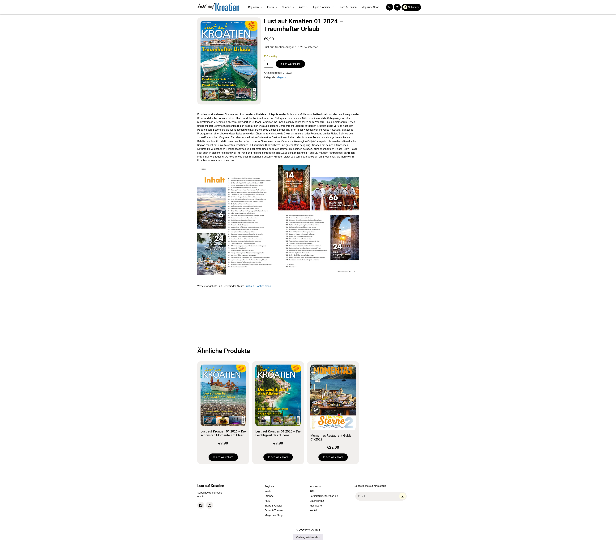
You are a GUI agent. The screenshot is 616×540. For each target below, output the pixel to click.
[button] (389, 7)
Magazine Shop (370, 7)
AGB (312, 491)
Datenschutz (317, 500)
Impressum (316, 486)
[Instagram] (209, 505)
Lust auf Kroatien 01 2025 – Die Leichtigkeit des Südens (278, 433)
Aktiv (302, 7)
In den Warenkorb (290, 63)
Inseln (270, 7)
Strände (286, 7)
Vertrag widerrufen (308, 537)
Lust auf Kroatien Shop (258, 286)
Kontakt (314, 510)
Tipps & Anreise (321, 7)
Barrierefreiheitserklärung (324, 496)
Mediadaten (316, 505)
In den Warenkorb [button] (223, 457)
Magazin (282, 77)
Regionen (253, 7)
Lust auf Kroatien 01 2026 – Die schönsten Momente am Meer (223, 433)
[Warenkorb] (397, 7)
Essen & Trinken (348, 7)
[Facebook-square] (200, 505)
